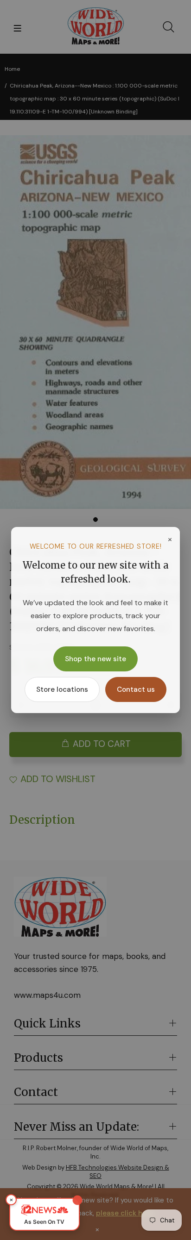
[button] (44, 1214)
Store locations (62, 689)
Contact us (136, 689)
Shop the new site (95, 659)
